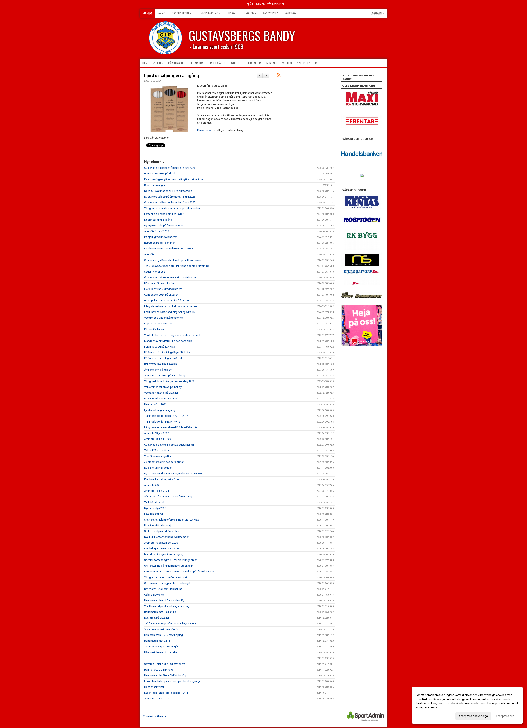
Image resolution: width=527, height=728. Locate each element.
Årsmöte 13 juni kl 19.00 (158, 438)
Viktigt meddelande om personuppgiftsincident (172, 208)
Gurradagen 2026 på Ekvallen (161, 173)
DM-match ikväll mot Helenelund (163, 588)
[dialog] (467, 705)
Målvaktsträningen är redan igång (164, 554)
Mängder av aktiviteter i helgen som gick (168, 340)
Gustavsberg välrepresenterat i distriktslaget (170, 277)
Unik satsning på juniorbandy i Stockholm (169, 565)
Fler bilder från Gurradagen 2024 (163, 288)
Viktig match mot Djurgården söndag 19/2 (169, 381)
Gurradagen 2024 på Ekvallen (161, 294)
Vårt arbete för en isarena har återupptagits (169, 496)
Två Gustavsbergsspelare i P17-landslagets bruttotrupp (177, 265)
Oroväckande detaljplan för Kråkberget (167, 583)
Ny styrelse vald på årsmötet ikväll (164, 225)
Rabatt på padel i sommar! (159, 242)
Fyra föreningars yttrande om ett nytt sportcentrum (174, 179)
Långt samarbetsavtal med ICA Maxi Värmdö (170, 427)
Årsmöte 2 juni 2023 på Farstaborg (164, 375)
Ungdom (249, 13)
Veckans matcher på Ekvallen (161, 392)
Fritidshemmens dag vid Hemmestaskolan (169, 248)
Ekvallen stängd (153, 513)
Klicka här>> (204, 130)
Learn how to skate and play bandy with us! (169, 312)
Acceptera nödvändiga (473, 716)
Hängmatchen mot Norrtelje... (161, 652)
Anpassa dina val (427, 715)
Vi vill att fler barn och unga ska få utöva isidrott (172, 335)
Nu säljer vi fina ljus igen (158, 467)
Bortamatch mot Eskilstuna (160, 611)
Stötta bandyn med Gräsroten (161, 531)
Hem (149, 13)
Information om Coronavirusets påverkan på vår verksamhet (179, 571)
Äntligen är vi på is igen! (158, 369)
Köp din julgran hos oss (158, 323)
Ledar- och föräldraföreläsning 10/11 (166, 692)
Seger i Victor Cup (154, 271)
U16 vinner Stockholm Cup (159, 283)
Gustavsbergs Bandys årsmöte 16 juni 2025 (169, 202)
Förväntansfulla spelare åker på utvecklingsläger (173, 681)
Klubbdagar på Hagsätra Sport (162, 548)
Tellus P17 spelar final (156, 450)
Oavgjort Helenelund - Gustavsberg (164, 663)
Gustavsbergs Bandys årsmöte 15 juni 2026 (169, 167)
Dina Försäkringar (154, 185)
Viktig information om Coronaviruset (165, 577)
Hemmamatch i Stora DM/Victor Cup (165, 675)
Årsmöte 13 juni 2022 (156, 433)
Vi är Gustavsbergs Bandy (159, 456)
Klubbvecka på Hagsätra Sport (162, 479)
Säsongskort (180, 13)
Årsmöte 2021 (152, 485)
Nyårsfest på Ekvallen (157, 617)
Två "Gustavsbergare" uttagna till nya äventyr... (171, 623)
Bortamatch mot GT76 (157, 640)
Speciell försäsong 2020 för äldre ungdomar (170, 560)
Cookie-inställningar (155, 716)
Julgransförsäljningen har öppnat (164, 461)
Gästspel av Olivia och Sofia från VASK (167, 300)
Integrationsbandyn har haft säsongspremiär (170, 306)
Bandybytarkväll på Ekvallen (160, 363)
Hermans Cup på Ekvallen (159, 669)
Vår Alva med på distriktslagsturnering (166, 606)
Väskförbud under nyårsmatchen (163, 317)
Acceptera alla (505, 716)
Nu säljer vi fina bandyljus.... (160, 525)
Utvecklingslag (208, 13)
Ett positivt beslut (154, 329)
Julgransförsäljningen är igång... (163, 646)
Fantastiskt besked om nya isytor (163, 213)
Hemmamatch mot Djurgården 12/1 (165, 600)
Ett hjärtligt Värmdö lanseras (160, 237)
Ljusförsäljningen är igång (171, 75)
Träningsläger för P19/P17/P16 (162, 421)
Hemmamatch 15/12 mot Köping (163, 635)
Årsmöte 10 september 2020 (161, 542)
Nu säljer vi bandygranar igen (161, 398)
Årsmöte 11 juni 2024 (156, 231)
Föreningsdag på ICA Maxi (159, 346)
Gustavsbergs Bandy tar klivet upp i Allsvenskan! (173, 260)
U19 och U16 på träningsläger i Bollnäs (167, 352)
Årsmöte (149, 254)
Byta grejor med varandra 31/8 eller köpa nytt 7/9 (173, 473)
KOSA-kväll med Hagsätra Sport (163, 358)
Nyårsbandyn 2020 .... (156, 508)
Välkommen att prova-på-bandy (163, 387)
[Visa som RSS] (278, 75)
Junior (231, 13)
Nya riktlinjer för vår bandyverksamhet (166, 536)
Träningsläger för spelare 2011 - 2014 (166, 415)
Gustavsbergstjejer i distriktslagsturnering (169, 444)
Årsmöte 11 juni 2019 (156, 698)
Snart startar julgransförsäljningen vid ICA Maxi (171, 519)
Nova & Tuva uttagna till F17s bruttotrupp (168, 190)
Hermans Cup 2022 (155, 404)
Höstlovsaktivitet (154, 686)
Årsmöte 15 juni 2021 (156, 490)
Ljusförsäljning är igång (158, 219)
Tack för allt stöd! (154, 502)
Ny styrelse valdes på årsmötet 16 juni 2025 (169, 196)
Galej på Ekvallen (154, 594)
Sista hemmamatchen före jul (161, 629)
